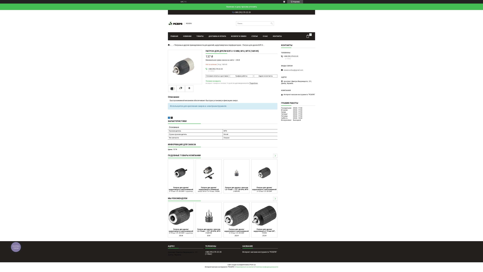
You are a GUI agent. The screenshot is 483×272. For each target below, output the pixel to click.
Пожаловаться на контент (244, 267)
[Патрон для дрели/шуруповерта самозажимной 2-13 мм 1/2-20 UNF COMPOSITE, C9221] (264, 172)
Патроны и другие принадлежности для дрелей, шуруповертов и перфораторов (207, 45)
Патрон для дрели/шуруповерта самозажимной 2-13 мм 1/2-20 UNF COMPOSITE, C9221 (264, 190)
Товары (200, 36)
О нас (265, 36)
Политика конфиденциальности (266, 267)
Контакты (277, 36)
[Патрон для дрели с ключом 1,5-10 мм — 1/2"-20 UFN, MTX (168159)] (236, 172)
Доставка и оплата (217, 36)
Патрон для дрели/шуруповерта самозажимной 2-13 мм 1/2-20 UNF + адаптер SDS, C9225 (181, 190)
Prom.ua (253, 265)
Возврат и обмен (238, 36)
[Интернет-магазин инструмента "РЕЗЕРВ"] (175, 23)
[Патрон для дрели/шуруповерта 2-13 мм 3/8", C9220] (264, 215)
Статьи (254, 36)
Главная (174, 36)
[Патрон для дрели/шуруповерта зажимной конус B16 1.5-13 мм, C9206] (208, 172)
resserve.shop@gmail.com (293, 70)
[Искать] (271, 23)
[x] (172, 118)
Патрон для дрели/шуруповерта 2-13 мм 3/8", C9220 (264, 231)
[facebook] (169, 118)
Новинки (187, 36)
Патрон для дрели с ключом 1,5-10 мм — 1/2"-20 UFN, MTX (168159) (236, 189)
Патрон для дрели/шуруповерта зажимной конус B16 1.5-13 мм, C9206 (208, 189)
